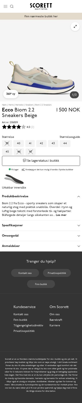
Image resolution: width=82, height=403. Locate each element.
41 (30, 143)
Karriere (55, 325)
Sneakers (29, 105)
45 (7, 151)
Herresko (19, 105)
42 (41, 143)
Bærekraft (56, 320)
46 (18, 151)
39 (7, 143)
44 (65, 143)
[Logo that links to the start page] (41, 6)
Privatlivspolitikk (24, 331)
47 (30, 151)
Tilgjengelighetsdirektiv (28, 325)
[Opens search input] (12, 6)
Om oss (55, 314)
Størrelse (8, 137)
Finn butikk (20, 320)
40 (18, 143)
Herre (11, 105)
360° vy (10, 94)
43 (53, 143)
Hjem (4, 105)
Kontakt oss (21, 314)
